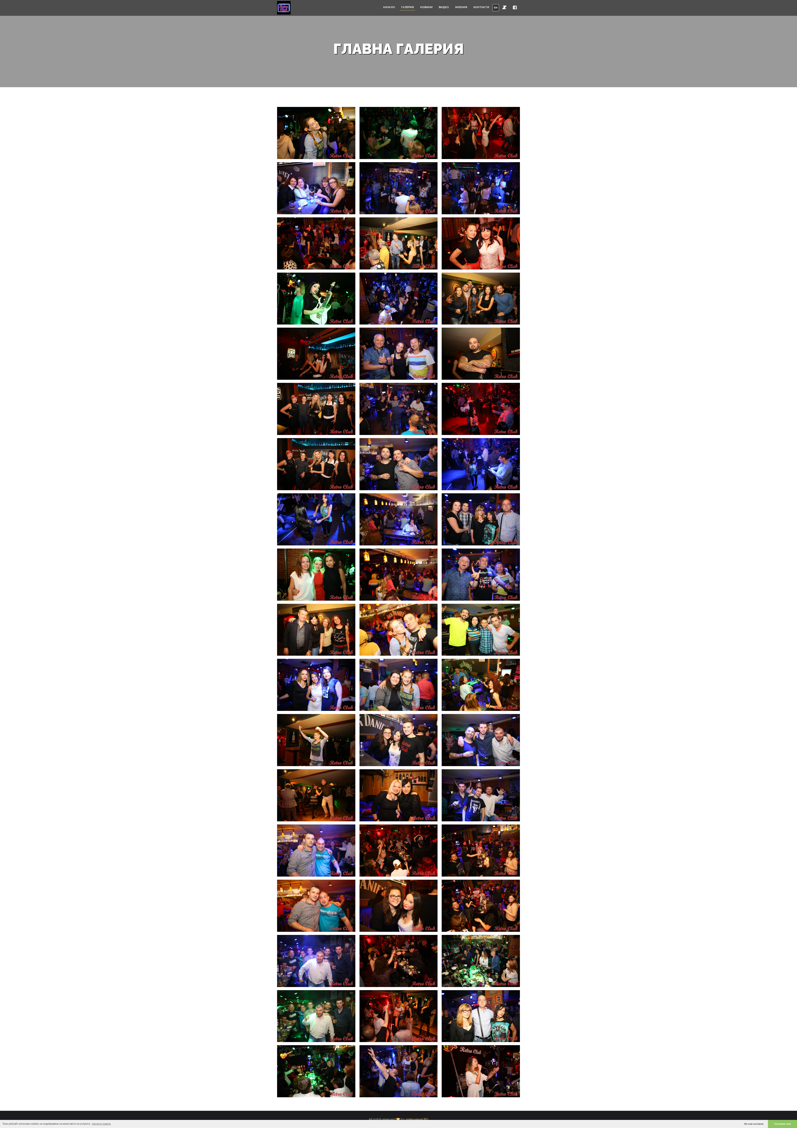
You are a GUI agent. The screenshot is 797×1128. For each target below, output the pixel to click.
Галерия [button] (407, 7)
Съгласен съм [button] (782, 1124)
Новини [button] (426, 7)
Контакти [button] (481, 7)
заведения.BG (417, 1119)
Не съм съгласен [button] (754, 1124)
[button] (504, 7)
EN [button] (496, 7)
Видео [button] (444, 7)
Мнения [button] (461, 7)
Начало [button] (389, 7)
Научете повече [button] (101, 1123)
